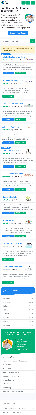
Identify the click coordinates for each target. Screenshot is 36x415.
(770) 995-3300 (20, 236)
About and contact (9, 404)
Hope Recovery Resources (12, 80)
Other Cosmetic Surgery (11, 372)
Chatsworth (18, 321)
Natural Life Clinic (9, 197)
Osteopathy (6, 368)
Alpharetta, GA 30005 (21, 60)
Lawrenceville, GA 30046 (22, 223)
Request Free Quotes (18, 33)
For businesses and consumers (13, 408)
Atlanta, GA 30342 (20, 153)
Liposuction (6, 365)
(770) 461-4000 (20, 143)
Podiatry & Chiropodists (11, 376)
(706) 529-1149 (20, 213)
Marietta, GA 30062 (20, 106)
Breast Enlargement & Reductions (15, 361)
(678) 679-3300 (20, 119)
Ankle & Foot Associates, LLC (14, 267)
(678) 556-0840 (8, 96)
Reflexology (6, 384)
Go (32, 41)
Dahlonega (18, 302)
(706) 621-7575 (20, 189)
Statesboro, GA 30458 (19, 270)
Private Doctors (8, 380)
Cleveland (18, 298)
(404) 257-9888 (20, 166)
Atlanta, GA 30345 (17, 246)
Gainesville (18, 314)
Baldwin (18, 310)
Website (8, 73)
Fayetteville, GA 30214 (21, 130)
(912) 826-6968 (8, 282)
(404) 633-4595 (8, 259)
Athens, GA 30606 (20, 177)
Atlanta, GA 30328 (19, 83)
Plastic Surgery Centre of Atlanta (16, 150)
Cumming (18, 325)
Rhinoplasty (6, 388)
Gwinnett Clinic (8, 220)
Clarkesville (18, 306)
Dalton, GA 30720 (20, 200)
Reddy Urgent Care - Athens (13, 174)
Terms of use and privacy (11, 413)
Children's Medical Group (12, 243)
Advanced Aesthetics (10, 127)
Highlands (18, 317)
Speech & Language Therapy (12, 391)
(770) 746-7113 (20, 73)
